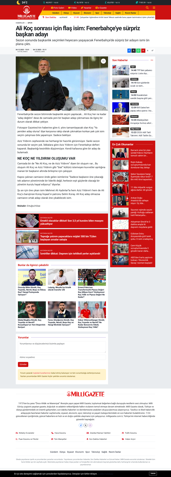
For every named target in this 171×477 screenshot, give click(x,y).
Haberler (20, 23)
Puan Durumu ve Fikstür (28, 439)
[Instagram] (90, 425)
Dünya (66, 13)
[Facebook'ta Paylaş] (129, 51)
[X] (85, 425)
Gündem (55, 13)
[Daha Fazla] (143, 51)
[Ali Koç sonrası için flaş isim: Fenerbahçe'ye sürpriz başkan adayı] (62, 83)
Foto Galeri (59, 8)
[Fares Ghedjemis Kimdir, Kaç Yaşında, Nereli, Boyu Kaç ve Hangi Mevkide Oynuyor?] (62, 309)
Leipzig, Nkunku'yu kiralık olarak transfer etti (59, 288)
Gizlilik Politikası (105, 473)
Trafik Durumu (131, 433)
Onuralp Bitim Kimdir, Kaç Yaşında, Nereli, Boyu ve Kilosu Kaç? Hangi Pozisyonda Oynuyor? (32, 291)
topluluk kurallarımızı (42, 373)
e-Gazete (102, 8)
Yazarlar (87, 8)
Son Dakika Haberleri (98, 439)
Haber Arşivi (130, 439)
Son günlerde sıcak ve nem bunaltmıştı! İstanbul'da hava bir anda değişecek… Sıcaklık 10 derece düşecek (141, 84)
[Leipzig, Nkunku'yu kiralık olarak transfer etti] (62, 277)
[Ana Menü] (153, 8)
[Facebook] (81, 425)
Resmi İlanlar (130, 13)
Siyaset (76, 13)
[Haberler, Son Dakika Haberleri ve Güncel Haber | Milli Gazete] (27, 12)
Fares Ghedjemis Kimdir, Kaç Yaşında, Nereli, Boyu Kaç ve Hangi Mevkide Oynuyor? (61, 322)
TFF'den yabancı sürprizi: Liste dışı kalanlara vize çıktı (141, 72)
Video (74, 8)
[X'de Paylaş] (133, 51)
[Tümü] (152, 60)
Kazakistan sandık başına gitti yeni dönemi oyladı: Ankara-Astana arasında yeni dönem (141, 97)
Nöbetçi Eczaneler (26, 433)
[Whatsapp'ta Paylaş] (138, 51)
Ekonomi (87, 13)
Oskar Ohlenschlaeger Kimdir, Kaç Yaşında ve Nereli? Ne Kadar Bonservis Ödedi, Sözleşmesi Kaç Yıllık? (91, 323)
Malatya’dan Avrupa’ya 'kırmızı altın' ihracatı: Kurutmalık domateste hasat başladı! (140, 122)
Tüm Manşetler (60, 439)
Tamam (152, 473)
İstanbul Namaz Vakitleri (100, 433)
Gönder (23, 364)
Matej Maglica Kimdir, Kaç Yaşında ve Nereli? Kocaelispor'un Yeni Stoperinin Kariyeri (31, 323)
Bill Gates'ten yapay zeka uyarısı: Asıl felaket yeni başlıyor (141, 109)
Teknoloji (107, 13)
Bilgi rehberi (135, 129)
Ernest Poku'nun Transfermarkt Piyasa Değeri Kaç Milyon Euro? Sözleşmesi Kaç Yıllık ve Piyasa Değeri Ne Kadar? (91, 292)
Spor (97, 13)
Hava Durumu (60, 433)
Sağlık (118, 13)
